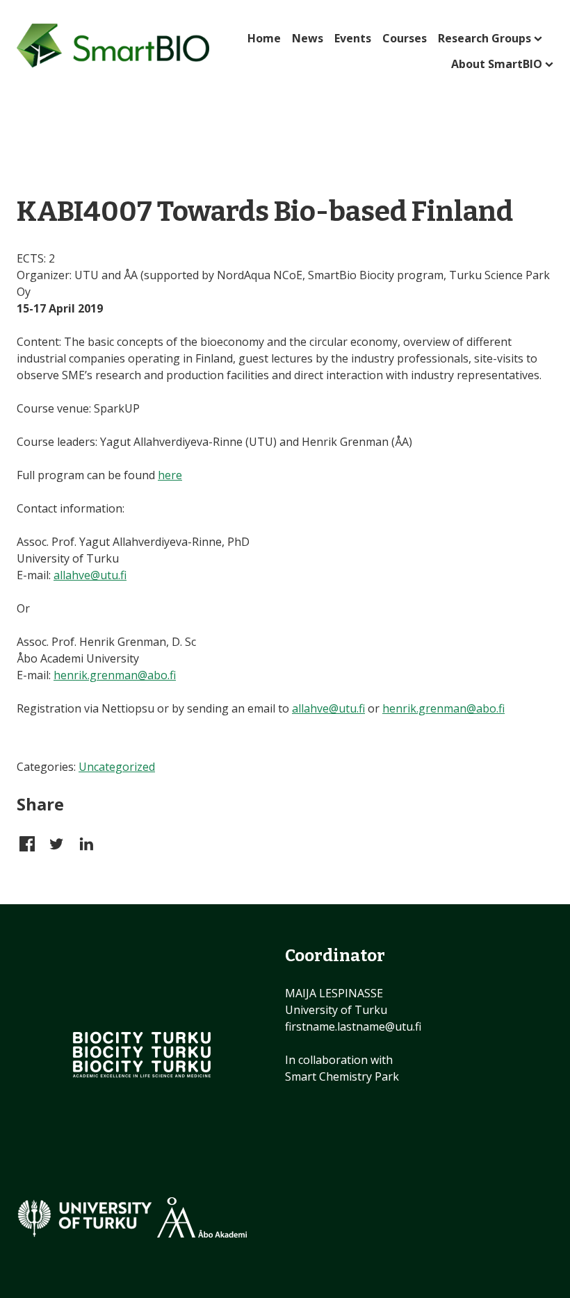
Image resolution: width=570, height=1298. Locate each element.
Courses (404, 38)
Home (264, 38)
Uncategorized (117, 766)
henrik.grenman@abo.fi (115, 675)
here (170, 475)
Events (352, 38)
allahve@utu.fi (90, 575)
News (307, 38)
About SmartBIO (496, 64)
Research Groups (484, 38)
